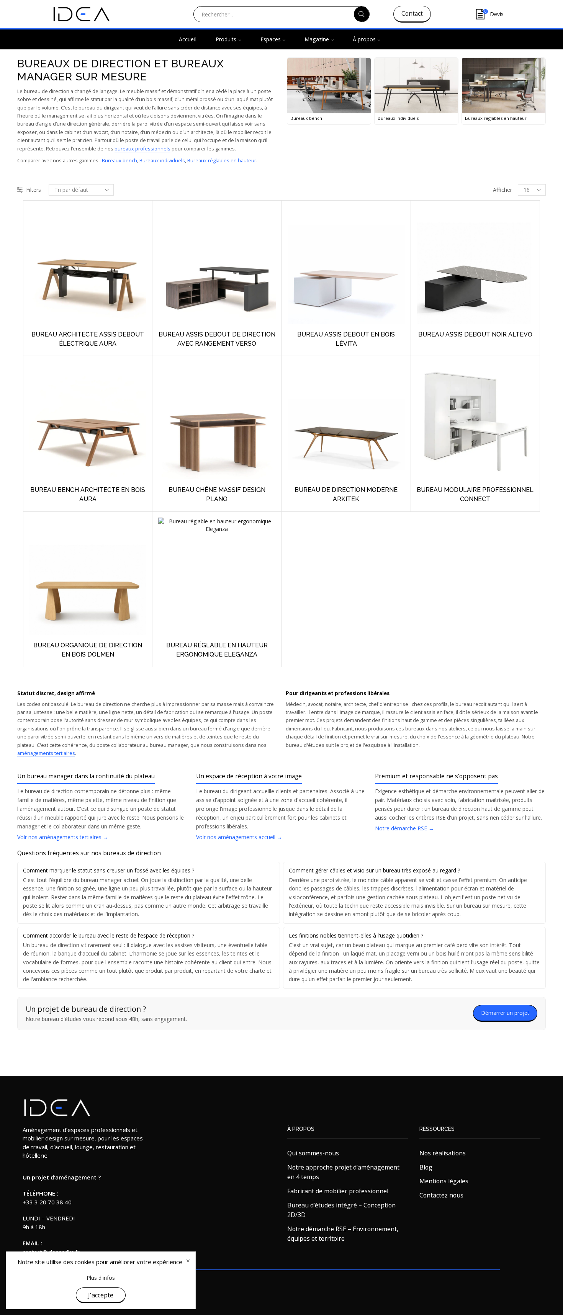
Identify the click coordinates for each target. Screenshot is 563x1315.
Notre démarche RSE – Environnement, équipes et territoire (342, 1234)
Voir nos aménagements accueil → (239, 837)
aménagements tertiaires (46, 753)
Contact (412, 14)
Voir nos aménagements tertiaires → (62, 837)
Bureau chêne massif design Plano (217, 494)
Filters (33, 189)
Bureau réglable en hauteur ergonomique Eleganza (217, 650)
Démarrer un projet (505, 1012)
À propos (364, 39)
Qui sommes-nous (313, 1153)
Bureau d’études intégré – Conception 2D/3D (341, 1210)
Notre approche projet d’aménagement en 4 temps (343, 1172)
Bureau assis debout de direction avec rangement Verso (217, 339)
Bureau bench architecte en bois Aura (87, 494)
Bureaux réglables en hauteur (221, 160)
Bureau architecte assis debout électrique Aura (87, 339)
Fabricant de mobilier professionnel (337, 1191)
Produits (226, 39)
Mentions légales (443, 1181)
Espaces (270, 39)
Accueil (187, 39)
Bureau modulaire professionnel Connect (475, 494)
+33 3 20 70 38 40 (47, 1202)
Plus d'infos (101, 1277)
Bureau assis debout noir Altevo (475, 334)
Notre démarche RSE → (404, 828)
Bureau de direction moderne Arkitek (346, 494)
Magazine (316, 39)
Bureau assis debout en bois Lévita (346, 339)
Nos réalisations (442, 1153)
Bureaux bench (119, 160)
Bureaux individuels (162, 160)
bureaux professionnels (142, 148)
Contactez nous (441, 1195)
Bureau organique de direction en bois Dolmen (87, 650)
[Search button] (361, 14)
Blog (425, 1167)
